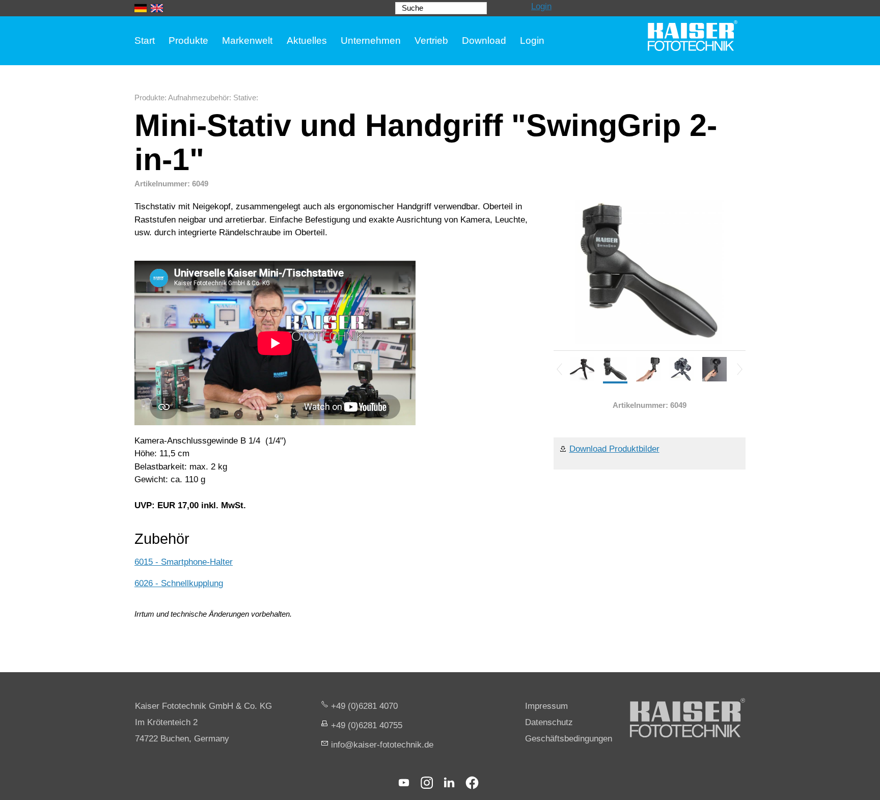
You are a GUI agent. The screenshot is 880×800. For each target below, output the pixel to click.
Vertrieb (431, 40)
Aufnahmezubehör (198, 97)
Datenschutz (549, 722)
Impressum (546, 706)
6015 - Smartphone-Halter (183, 562)
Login (541, 6)
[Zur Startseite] (692, 35)
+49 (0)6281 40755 (366, 725)
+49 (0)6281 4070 (364, 706)
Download (484, 40)
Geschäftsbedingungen (568, 738)
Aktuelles (307, 40)
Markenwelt (247, 40)
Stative (244, 97)
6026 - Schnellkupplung (178, 583)
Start (144, 40)
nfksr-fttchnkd (381, 745)
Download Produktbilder (614, 449)
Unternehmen (371, 40)
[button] (404, 783)
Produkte (188, 40)
